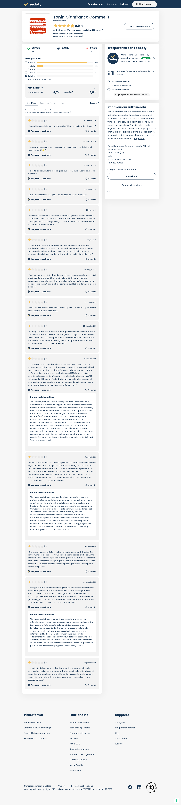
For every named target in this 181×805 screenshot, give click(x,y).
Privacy (61, 786)
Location (74, 738)
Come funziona (95, 4)
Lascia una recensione (139, 26)
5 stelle (31, 62)
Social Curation (77, 765)
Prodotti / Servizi (47, 103)
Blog (117, 733)
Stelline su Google (78, 759)
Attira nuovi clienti (32, 722)
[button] (131, 72)
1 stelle (31, 76)
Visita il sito (132, 176)
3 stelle (31, 69)
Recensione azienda (79, 722)
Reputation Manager (80, 749)
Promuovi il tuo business (35, 738)
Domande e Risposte (80, 733)
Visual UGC (75, 743)
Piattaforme (75, 770)
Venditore (31, 103)
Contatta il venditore (132, 185)
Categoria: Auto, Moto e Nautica (122, 169)
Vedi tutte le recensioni (39, 79)
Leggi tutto (139, 138)
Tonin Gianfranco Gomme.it (81, 17)
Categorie (120, 722)
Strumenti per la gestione (82, 754)
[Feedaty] (32, 4)
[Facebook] (108, 192)
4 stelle (31, 66)
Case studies (121, 738)
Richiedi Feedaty (144, 4)
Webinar (119, 743)
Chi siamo (112, 4)
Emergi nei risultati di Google (37, 727)
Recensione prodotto (80, 727)
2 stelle (31, 72)
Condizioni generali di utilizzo (37, 786)
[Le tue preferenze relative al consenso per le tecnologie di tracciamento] (176, 800)
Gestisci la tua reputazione (37, 733)
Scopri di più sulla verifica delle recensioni (131, 95)
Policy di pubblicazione (82, 786)
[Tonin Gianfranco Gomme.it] (38, 26)
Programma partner (125, 727)
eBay (61, 103)
